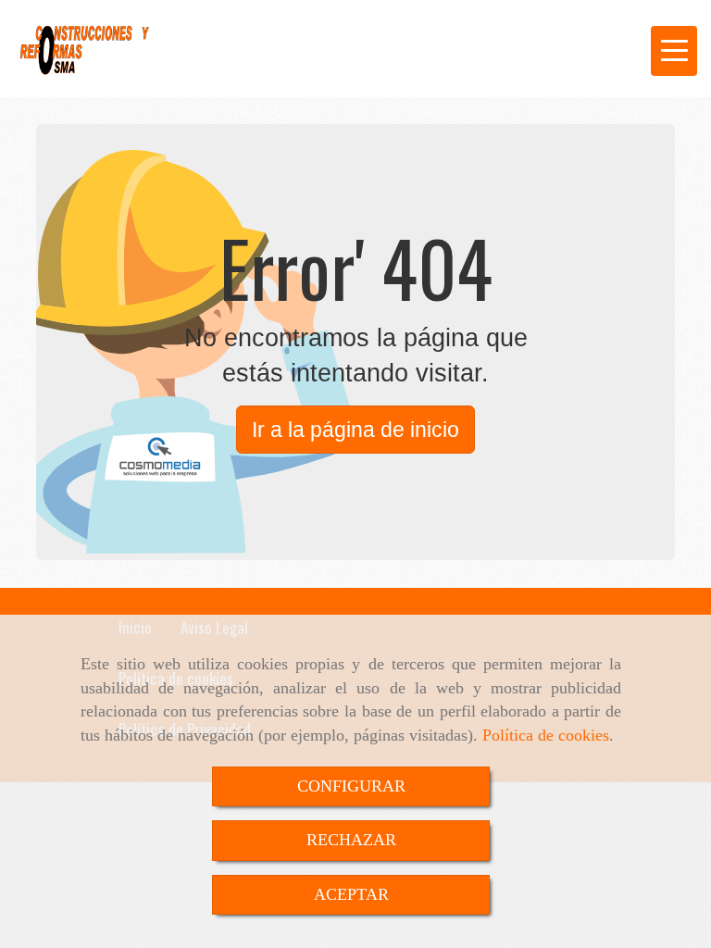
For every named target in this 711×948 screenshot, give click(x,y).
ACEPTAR (351, 894)
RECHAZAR (351, 839)
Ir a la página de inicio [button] (355, 430)
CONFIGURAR (351, 786)
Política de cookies (545, 735)
